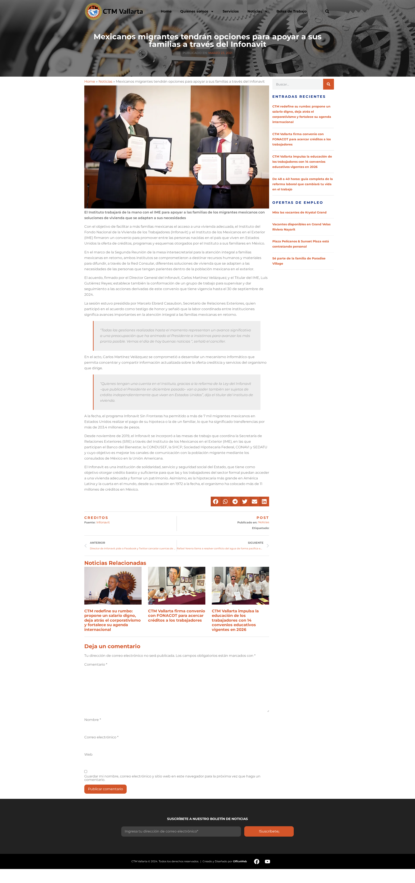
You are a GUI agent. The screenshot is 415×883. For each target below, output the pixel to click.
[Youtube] (267, 861)
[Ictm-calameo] (278, 861)
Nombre (92, 720)
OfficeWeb (240, 861)
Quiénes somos (194, 11)
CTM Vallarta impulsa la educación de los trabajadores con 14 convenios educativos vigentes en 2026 (235, 620)
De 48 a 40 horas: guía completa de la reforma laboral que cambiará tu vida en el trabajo (302, 184)
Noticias (254, 11)
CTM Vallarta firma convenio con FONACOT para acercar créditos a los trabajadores (176, 616)
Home (166, 11)
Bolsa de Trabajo (291, 11)
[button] (327, 11)
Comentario (95, 664)
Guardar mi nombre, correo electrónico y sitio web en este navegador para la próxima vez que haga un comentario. (172, 778)
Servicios (231, 11)
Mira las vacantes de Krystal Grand (299, 212)
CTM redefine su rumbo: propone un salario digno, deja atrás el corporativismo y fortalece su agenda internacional (112, 620)
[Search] (328, 84)
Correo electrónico (101, 737)
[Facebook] (256, 861)
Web (88, 754)
